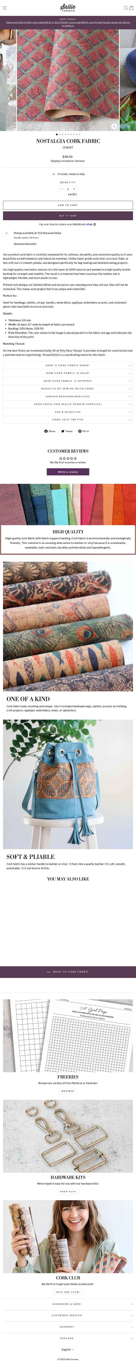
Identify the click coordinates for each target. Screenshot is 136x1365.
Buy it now (68, 216)
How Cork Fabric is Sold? (68, 373)
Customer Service (67, 1315)
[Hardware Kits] (68, 1136)
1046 (56, 354)
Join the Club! (68, 1292)
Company (67, 1326)
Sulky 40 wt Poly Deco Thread (63, 350)
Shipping (55, 161)
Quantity (68, 182)
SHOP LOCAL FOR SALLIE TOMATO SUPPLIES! (68, 404)
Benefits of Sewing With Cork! (67, 388)
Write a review (68, 471)
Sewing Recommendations (68, 396)
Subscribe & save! (67, 1304)
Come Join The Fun (68, 419)
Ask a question (68, 412)
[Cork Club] (68, 1236)
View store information (25, 243)
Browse (68, 1091)
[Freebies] (68, 1035)
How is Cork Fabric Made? (68, 365)
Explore (67, 1338)
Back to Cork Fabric (70, 972)
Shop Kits (68, 1191)
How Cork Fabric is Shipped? (68, 380)
